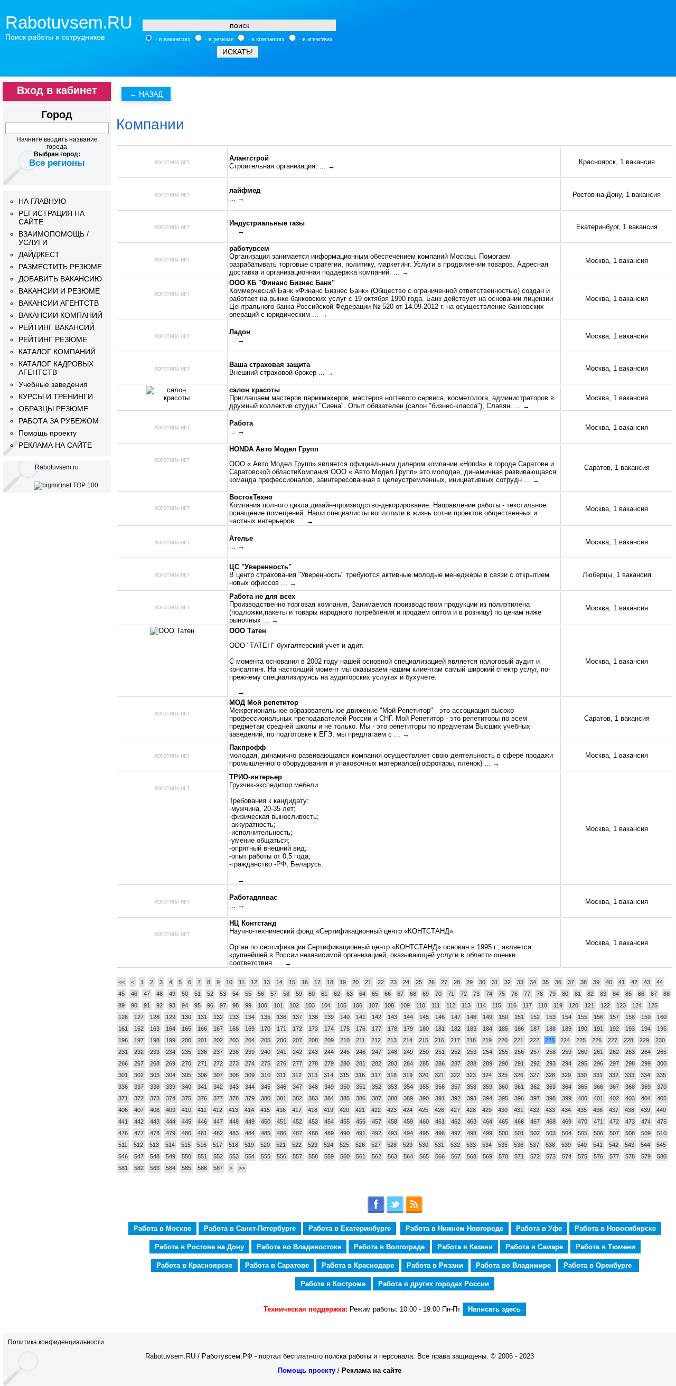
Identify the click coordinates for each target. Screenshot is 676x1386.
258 (551, 1052)
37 (571, 982)
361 (519, 1086)
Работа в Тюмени (605, 1247)
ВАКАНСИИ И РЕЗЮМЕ (59, 291)
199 (170, 1040)
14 (279, 982)
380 (265, 1098)
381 (281, 1098)
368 (630, 1086)
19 (343, 982)
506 (598, 1133)
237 (218, 1052)
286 (440, 1063)
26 (431, 982)
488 (313, 1133)
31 (495, 982)
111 (435, 1005)
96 (210, 1005)
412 (217, 1110)
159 (646, 1017)
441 (123, 1121)
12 (254, 982)
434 (566, 1110)
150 (503, 1017)
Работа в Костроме (333, 1284)
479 (170, 1133)
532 (455, 1145)
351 (360, 1086)
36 (558, 982)
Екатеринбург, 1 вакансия (617, 227)
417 (297, 1110)
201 (202, 1040)
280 (345, 1063)
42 (634, 982)
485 (265, 1133)
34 (533, 982)
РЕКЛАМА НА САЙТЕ (55, 445)
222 (534, 1040)
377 (218, 1098)
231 (123, 1052)
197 (139, 1040)
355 (424, 1086)
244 (329, 1052)
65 (375, 994)
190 (582, 1028)
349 (329, 1086)
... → (327, 166)
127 (139, 1017)
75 (502, 994)
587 (218, 1168)
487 (297, 1133)
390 (424, 1098)
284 (408, 1063)
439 (645, 1110)
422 (376, 1110)
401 (598, 1098)
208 (313, 1040)
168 (234, 1028)
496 (440, 1133)
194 (646, 1028)
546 (123, 1156)
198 (154, 1040)
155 (582, 1017)
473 (630, 1121)
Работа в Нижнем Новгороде (454, 1228)
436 (598, 1110)
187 (535, 1028)
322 (455, 1075)
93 (172, 1005)
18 (330, 982)
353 (392, 1086)
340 (186, 1086)
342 (218, 1086)
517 (217, 1145)
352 (376, 1086)
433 (550, 1110)
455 (345, 1121)
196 (123, 1040)
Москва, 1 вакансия (616, 261)
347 (297, 1086)
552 (218, 1156)
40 (609, 982)
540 (582, 1145)
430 (503, 1110)
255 (503, 1052)
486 (281, 1133)
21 (368, 982)
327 (534, 1075)
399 (566, 1098)
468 (551, 1121)
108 (389, 1005)
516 (201, 1145)
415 (265, 1110)
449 (250, 1121)
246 (360, 1052)
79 (552, 994)
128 (154, 1017)
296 (598, 1063)
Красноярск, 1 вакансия (617, 162)
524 (328, 1145)
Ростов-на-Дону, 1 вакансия (616, 195)
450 (265, 1121)
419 (328, 1110)
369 (646, 1086)
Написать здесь (494, 1309)
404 (646, 1098)
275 (265, 1063)
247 (376, 1052)
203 (234, 1040)
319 (407, 1075)
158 (630, 1017)
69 (425, 994)
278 (313, 1063)
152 (535, 1017)
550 (186, 1156)
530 (423, 1145)
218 (471, 1040)
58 (286, 994)
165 (186, 1028)
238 (234, 1052)
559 (329, 1156)
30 (482, 982)
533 (471, 1145)
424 (407, 1110)
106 (357, 1005)
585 (186, 1168)
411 (202, 1110)
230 (660, 1040)
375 (186, 1098)
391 (440, 1098)
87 (654, 994)
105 (341, 1005)
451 (281, 1121)
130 (186, 1017)
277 (297, 1063)
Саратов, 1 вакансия (617, 468)
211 (360, 1040)
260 (582, 1052)
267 (139, 1063)
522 (297, 1145)
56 (261, 994)
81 (578, 994)
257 (535, 1052)
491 (360, 1133)
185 (503, 1028)
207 (297, 1040)
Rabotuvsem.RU (69, 22)
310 (265, 1075)
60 (311, 994)
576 (598, 1156)
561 (360, 1156)
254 (487, 1052)
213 (392, 1040)
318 (392, 1075)
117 (527, 1005)
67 (400, 994)
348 (313, 1086)
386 (360, 1098)
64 (362, 994)
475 (661, 1121)
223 (550, 1040)
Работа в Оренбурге (599, 1265)
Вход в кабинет (57, 90)
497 (456, 1133)
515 (186, 1145)
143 (392, 1017)
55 (248, 994)
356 (440, 1086)
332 (613, 1075)
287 (456, 1063)
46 (134, 994)
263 (630, 1052)
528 (392, 1145)
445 (186, 1121)
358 (471, 1086)
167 (218, 1028)
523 (312, 1145)
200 (186, 1040)
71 (451, 994)
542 (613, 1145)
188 (551, 1028)
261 (598, 1052)
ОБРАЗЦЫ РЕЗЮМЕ (53, 408)
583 (154, 1168)
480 (186, 1133)
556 (281, 1156)
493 (392, 1133)
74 (489, 994)
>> (242, 1168)
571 (519, 1156)
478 (154, 1133)
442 (139, 1121)
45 (121, 994)
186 (519, 1028)
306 (202, 1075)
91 (147, 1005)
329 (566, 1075)
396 (519, 1098)
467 (535, 1121)
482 (218, 1133)
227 (612, 1040)
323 (471, 1075)
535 (503, 1145)
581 (123, 1168)
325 (503, 1075)
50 (185, 994)
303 (154, 1075)
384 (329, 1098)
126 (123, 1017)
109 (405, 1005)
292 (535, 1063)
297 (614, 1063)
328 (550, 1075)
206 (281, 1040)
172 (297, 1028)
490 (345, 1133)
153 (551, 1017)
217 (455, 1040)
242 (297, 1052)
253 (471, 1052)
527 (376, 1145)
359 (487, 1086)
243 (313, 1052)
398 (551, 1098)
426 (439, 1110)
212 (376, 1040)
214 (407, 1040)
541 (598, 1145)
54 (235, 994)
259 (566, 1052)
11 (242, 982)
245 (345, 1052)
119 (557, 1005)
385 (345, 1098)
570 (503, 1156)
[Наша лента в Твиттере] (395, 1211)
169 (250, 1028)
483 (234, 1133)
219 (487, 1040)
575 (582, 1156)
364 (566, 1086)
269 (170, 1063)
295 (582, 1063)
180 (424, 1028)
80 (565, 994)
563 (392, 1156)
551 (202, 1156)
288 (471, 1063)
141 (360, 1017)
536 (518, 1145)
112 (450, 1005)
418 (312, 1110)
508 (630, 1133)
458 (392, 1121)
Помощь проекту (47, 433)
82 (590, 994)
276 (281, 1063)
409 (170, 1110)
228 (628, 1040)
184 (487, 1028)
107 (373, 1005)
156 (598, 1017)
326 (518, 1075)
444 (170, 1121)
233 (154, 1052)
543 (629, 1145)
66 (387, 994)
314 (328, 1075)
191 (598, 1028)
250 (424, 1052)
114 (481, 1005)
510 (661, 1133)
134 (250, 1017)
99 (248, 1005)
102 (294, 1005)
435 (582, 1110)
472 (614, 1121)
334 (645, 1075)
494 (408, 1133)
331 (598, 1075)
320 (423, 1075)
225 (581, 1040)
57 (273, 994)
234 (170, 1052)
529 (407, 1145)
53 (223, 994)
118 (542, 1005)
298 (630, 1063)
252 (456, 1052)
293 (551, 1063)
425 (423, 1110)
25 (419, 982)
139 (329, 1017)
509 (646, 1133)
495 (424, 1133)
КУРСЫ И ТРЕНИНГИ (55, 396)
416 (281, 1110)
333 (629, 1075)
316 (360, 1075)
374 (170, 1098)
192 (614, 1028)
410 (186, 1110)
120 (573, 1005)
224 (565, 1040)
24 (406, 982)
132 (218, 1017)
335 (661, 1075)
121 (589, 1005)
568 (471, 1156)
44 (659, 982)
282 (376, 1063)
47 (147, 994)
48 (159, 994)
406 (123, 1110)
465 (503, 1121)
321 (439, 1075)
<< (121, 982)
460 (424, 1121)
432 (534, 1110)
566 (440, 1156)
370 (661, 1086)
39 (596, 982)
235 (186, 1052)
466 (519, 1121)
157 (614, 1017)
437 (613, 1110)
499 (487, 1133)
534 (487, 1145)
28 (457, 982)
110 (420, 1005)
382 (297, 1098)
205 (265, 1040)
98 (235, 1005)
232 (139, 1052)
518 (233, 1145)
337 (139, 1086)
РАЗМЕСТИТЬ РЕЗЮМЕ (60, 266)
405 (661, 1098)
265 (661, 1052)
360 (503, 1086)
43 (647, 982)
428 (471, 1110)
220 (503, 1040)
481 (202, 1133)
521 (281, 1145)
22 (381, 982)
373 (154, 1098)
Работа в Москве (162, 1228)
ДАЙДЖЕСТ (39, 254)
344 (250, 1086)
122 (605, 1005)
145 (424, 1017)
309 (250, 1075)
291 (519, 1063)
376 (202, 1098)
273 (234, 1063)
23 (393, 982)
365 (582, 1086)
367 (614, 1086)
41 (621, 982)
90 (134, 1005)
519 (249, 1145)
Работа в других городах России (433, 1284)
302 (139, 1075)
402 (614, 1098)
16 (305, 982)
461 (440, 1121)
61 (324, 994)
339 (170, 1086)
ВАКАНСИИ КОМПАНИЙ (60, 315)
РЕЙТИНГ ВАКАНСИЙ (56, 327)
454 (329, 1121)
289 (487, 1063)
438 (629, 1110)
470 (582, 1121)
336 (123, 1086)
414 (249, 1110)
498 (471, 1133)
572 (535, 1156)
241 (281, 1052)
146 (440, 1017)
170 (265, 1028)
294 (566, 1063)
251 (440, 1052)
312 (297, 1075)
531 (439, 1145)
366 (598, 1086)
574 (566, 1156)
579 (646, 1156)
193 (630, 1028)
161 (123, 1028)
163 (154, 1028)
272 (218, 1063)
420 (344, 1110)
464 (487, 1121)
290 (503, 1063)
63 (349, 994)
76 (514, 994)
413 (233, 1110)
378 (234, 1098)
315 (344, 1075)
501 (519, 1133)
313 (312, 1075)
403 (630, 1098)
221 (518, 1040)
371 (123, 1098)
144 (408, 1017)
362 (535, 1086)
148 (471, 1017)
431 (518, 1110)
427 (455, 1110)
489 (329, 1133)
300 (661, 1063)
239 (250, 1052)
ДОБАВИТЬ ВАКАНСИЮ (60, 279)
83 (603, 994)
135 (265, 1017)
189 (566, 1028)
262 (614, 1052)
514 (170, 1145)
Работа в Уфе (539, 1228)
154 (566, 1017)
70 (438, 994)
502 (535, 1133)
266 (123, 1063)
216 (439, 1040)
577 (614, 1156)
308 (234, 1075)
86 (641, 994)
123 (621, 1005)
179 (408, 1028)
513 (154, 1145)
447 (218, 1121)
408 (154, 1110)
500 (503, 1133)
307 (218, 1075)
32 (507, 982)
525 (344, 1145)
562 (376, 1156)
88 (666, 994)
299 (646, 1063)
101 (278, 1005)
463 (471, 1121)
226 (597, 1040)
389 (408, 1098)
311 (281, 1075)
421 (360, 1110)
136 (281, 1017)
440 (661, 1110)
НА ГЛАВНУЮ (42, 201)
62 (337, 994)
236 (202, 1052)
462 (456, 1121)
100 (262, 1005)
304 (170, 1075)
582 (139, 1168)
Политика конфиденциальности (56, 1342)
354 (408, 1086)
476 (123, 1133)
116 (512, 1005)
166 (202, 1028)
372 (139, 1098)
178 (392, 1028)
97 (223, 1005)
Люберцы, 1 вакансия (617, 575)
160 (661, 1017)
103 (310, 1005)
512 (138, 1145)
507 (614, 1133)
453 (313, 1121)
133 (234, 1017)
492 (376, 1133)
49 (172, 994)
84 (616, 994)
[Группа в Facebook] (376, 1211)
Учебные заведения (53, 384)
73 (476, 994)
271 (202, 1063)
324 (487, 1075)
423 (392, 1110)
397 (535, 1098)
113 (466, 1005)
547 (139, 1156)
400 (582, 1098)
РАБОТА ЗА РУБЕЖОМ (58, 421)
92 (159, 1005)
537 (534, 1145)
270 (186, 1063)
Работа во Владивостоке (299, 1247)
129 (170, 1017)
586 (202, 1168)
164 (170, 1028)
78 (540, 994)
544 (645, 1145)
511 (122, 1145)
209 (329, 1040)
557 (297, 1156)
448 (234, 1121)
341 (202, 1086)
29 (469, 982)
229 (644, 1040)
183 (471, 1028)
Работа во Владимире (513, 1265)
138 (313, 1017)
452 (297, 1121)
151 (519, 1017)
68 (413, 994)
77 (527, 994)
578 (630, 1156)
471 (598, 1121)
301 (123, 1075)
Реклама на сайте (371, 1370)
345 (265, 1086)
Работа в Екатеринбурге (349, 1228)
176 (360, 1028)
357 (456, 1086)
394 (487, 1098)
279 (329, 1063)
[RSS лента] (414, 1211)
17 (317, 982)
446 (202, 1121)
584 (170, 1168)
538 (550, 1145)
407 (139, 1110)
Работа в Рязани (435, 1265)
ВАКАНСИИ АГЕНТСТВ (58, 303)
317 (376, 1075)
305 (186, 1075)
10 (229, 982)
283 (392, 1063)
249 (408, 1052)
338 (154, 1086)
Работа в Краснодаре (358, 1265)
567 (456, 1156)
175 (345, 1028)
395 (503, 1098)
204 (250, 1040)
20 (355, 982)
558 (313, 1156)
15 (292, 982)
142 (376, 1017)
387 (376, 1098)
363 (551, 1086)
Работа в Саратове (277, 1265)
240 (265, 1052)
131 (202, 1017)
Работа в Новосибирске (615, 1228)
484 (250, 1133)
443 (154, 1121)
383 (313, 1098)
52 (210, 994)
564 (408, 1156)
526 (360, 1145)
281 (360, 1063)
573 (551, 1156)
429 (487, 1110)
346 (281, 1086)
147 (456, 1017)
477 (139, 1133)
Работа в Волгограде (389, 1247)
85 (628, 994)
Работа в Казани (465, 1247)
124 (637, 1005)
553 (234, 1156)
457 (376, 1121)
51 (197, 994)
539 (566, 1145)
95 (197, 1005)
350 (345, 1086)
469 (566, 1121)
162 (139, 1028)
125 (653, 1005)
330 (582, 1075)
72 (464, 994)
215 (423, 1040)
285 (424, 1063)
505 (582, 1133)
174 (329, 1028)
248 (392, 1052)
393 (471, 1098)
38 (583, 982)
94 (185, 1005)
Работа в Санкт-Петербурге (250, 1228)
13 (267, 982)
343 (234, 1086)
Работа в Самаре (534, 1247)
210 (345, 1040)
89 (121, 1005)
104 (326, 1005)
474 (646, 1121)
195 (661, 1028)
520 (265, 1145)
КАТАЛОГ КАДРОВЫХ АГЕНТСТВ (55, 368)
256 (519, 1052)
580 (661, 1156)
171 (281, 1028)
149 (487, 1017)
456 (360, 1121)
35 (545, 982)
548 (154, 1156)
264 (646, 1052)
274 (250, 1063)
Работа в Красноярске (194, 1265)
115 (496, 1005)
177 (376, 1028)
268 (154, 1063)
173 (313, 1028)
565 (424, 1156)
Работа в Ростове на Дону (199, 1247)
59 (299, 994)
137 (297, 1017)
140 (345, 1017)
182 (456, 1028)
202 (218, 1040)
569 (487, 1156)
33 (520, 982)
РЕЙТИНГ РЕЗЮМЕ (52, 339)
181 (440, 1028)
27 (444, 982)
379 (250, 1098)
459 (408, 1121)
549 (170, 1156)
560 (345, 1156)
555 (265, 1156)
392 (456, 1098)
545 (661, 1145)
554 (250, 1156)
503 (551, 1133)
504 (566, 1133)
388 (392, 1098)
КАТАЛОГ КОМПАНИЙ (57, 351)
